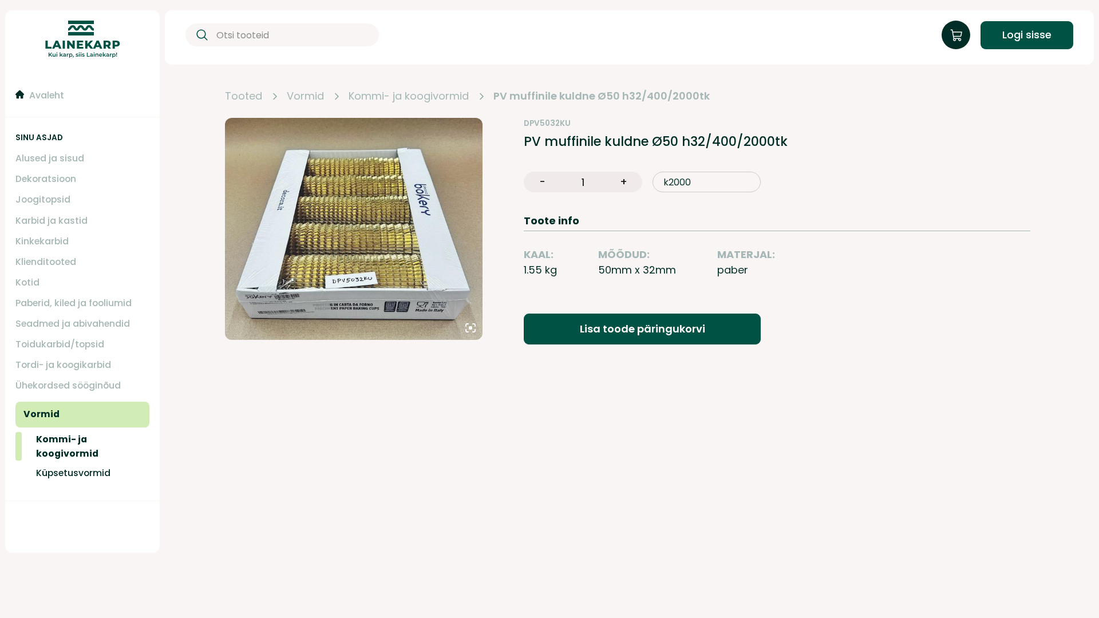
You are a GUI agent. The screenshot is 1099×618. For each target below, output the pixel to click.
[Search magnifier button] (199, 35)
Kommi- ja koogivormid (409, 96)
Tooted (243, 96)
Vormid (305, 96)
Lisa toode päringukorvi (642, 329)
